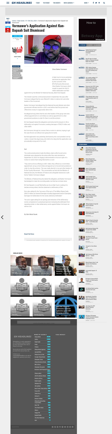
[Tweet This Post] (7, 27)
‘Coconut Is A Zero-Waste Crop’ (91, 246)
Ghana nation (38, 373)
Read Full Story (29, 234)
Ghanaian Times (39, 359)
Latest (90, 45)
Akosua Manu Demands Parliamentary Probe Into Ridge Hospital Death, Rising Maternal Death (92, 150)
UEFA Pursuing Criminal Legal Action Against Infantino (92, 187)
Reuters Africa (38, 378)
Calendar (98, 45)
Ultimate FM (38, 383)
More (86, 3)
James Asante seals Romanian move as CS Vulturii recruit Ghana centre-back (92, 136)
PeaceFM (37, 391)
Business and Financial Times (42, 369)
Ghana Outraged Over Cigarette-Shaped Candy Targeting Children (91, 160)
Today (38, 3)
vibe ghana (37, 386)
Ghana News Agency (40, 349)
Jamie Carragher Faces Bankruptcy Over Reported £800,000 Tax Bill (91, 178)
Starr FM (37, 405)
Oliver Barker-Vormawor (16, 78)
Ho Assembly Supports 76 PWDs (91, 271)
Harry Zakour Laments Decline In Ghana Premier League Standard (91, 196)
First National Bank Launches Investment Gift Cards (92, 289)
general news (16, 73)
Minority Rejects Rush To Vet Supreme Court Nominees (92, 263)
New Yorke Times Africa (41, 388)
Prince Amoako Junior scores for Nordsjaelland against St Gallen (92, 98)
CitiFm (36, 339)
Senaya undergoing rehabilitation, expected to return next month (91, 107)
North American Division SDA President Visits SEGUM (92, 229)
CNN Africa (38, 393)
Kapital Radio (38, 415)
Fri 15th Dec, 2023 (31, 21)
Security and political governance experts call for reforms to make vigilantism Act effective (92, 126)
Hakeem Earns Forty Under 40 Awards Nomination (92, 212)
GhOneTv (37, 396)
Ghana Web (38, 336)
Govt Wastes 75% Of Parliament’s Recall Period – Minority (92, 238)
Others (36, 410)
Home (14, 21)
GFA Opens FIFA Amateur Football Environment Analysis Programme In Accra (92, 317)
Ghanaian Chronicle (40, 367)
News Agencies (68, 3)
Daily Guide (20, 21)
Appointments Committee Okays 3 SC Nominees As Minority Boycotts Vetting (91, 298)
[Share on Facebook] (7, 23)
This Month (56, 3)
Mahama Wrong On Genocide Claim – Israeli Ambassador (92, 221)
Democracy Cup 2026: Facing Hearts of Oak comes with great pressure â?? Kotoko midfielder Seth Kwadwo (92, 88)
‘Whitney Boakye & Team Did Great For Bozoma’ (92, 204)
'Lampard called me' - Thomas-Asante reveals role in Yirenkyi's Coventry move (92, 116)
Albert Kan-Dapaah (15, 71)
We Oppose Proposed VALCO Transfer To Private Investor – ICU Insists (92, 280)
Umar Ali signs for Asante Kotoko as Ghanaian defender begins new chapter (92, 60)
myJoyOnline (38, 352)
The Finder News (39, 407)
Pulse (36, 344)
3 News (36, 347)
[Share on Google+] (7, 31)
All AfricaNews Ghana (40, 376)
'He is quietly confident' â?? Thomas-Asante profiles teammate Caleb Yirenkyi (92, 79)
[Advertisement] (37, 80)
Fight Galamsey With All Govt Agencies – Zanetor (92, 255)
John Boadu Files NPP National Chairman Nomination (90, 307)
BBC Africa (38, 364)
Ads (36, 420)
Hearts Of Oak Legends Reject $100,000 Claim (91, 169)
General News (16, 68)
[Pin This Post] (7, 29)
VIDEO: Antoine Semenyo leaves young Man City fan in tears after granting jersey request (92, 70)
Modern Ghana (38, 398)
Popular (83, 45)
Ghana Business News (40, 362)
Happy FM (37, 412)
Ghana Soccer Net (39, 354)
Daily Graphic (38, 381)
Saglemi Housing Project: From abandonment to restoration (91, 51)
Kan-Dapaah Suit (16, 75)
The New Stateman (39, 417)
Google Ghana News (40, 357)
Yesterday (46, 3)
